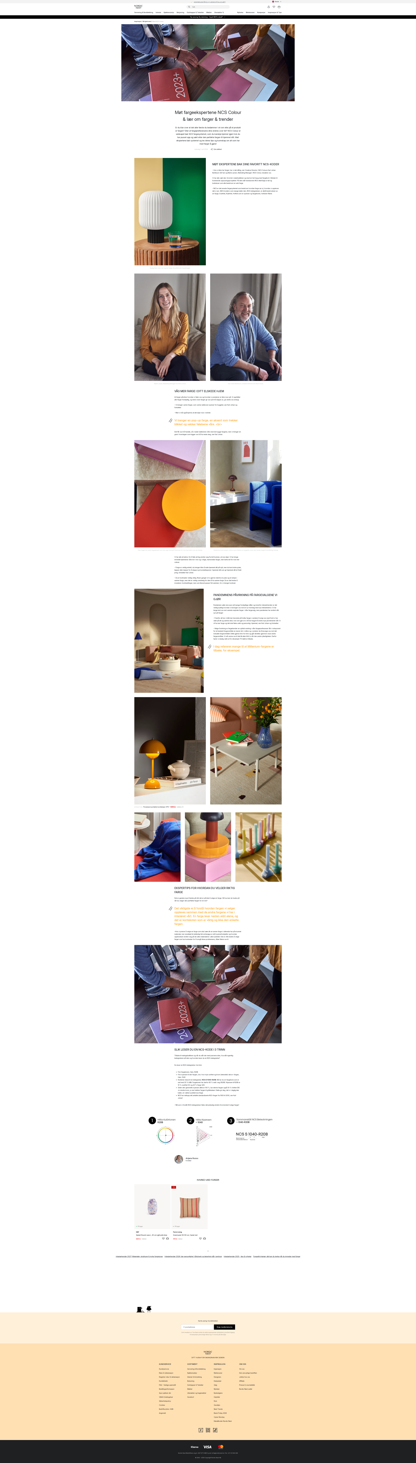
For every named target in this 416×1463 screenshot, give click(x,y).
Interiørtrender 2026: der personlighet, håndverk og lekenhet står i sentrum (193, 1256)
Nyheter (240, 12)
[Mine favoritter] (273, 6)
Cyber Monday (219, 1417)
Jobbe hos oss (244, 1377)
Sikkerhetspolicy (165, 1401)
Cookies (162, 1405)
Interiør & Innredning (194, 1377)
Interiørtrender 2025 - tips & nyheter (237, 1256)
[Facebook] (200, 1429)
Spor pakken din (165, 1393)
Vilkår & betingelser (166, 1397)
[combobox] (277, 1)
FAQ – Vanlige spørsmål (167, 1385)
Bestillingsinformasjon (166, 1389)
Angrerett (162, 1413)
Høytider (217, 1397)
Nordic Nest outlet (245, 1389)
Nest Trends (218, 1409)
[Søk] (189, 7)
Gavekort (190, 1397)
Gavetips (217, 1405)
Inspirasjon (137, 21)
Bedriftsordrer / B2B (166, 1409)
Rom (215, 1401)
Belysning (180, 12)
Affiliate (241, 1381)
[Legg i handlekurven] (167, 1238)
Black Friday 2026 (220, 1413)
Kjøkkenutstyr (169, 12)
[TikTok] (215, 1429)
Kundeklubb (163, 1381)
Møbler (209, 12)
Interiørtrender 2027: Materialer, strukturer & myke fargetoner (139, 1256)
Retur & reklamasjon (166, 1373)
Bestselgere (218, 1393)
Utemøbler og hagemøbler (196, 1393)
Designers (217, 1377)
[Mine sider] (268, 6)
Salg (215, 1385)
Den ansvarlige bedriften (248, 1373)
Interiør (158, 12)
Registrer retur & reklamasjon (169, 1377)
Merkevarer (250, 12)
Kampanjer (261, 12)
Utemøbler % (219, 12)
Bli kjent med (147, 21)
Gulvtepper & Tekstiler (195, 12)
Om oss (242, 1369)
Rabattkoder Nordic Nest (223, 1421)
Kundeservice (164, 1369)
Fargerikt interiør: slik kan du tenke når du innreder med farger (276, 1256)
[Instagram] (208, 1429)
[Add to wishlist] (163, 1238)
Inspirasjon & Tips (275, 12)
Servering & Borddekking (143, 12)
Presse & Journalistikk (247, 1385)
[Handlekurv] (279, 6)
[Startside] (138, 7)
